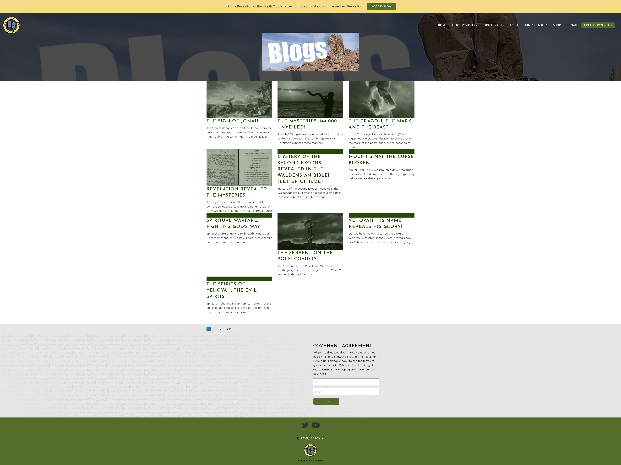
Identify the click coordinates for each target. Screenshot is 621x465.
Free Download (598, 25)
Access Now (381, 6)
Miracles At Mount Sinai (501, 25)
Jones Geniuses (536, 25)
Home (442, 25)
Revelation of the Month (475, 31)
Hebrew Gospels (464, 25)
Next (228, 328)
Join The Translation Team (521, 31)
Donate (572, 25)
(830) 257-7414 (312, 438)
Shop (557, 25)
